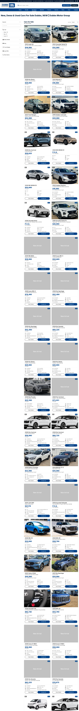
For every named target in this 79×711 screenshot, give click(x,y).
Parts (63, 9)
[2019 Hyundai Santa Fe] (65, 210)
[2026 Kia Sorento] (65, 316)
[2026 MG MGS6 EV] (65, 140)
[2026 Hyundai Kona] (37, 210)
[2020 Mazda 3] (65, 69)
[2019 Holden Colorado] (65, 104)
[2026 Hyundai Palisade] (65, 492)
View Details (31, 57)
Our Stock (34, 9)
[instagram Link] (77, 1)
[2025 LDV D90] (37, 492)
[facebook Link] (75, 1)
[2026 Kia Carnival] (37, 140)
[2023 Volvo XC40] (37, 563)
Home (20, 9)
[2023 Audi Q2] (37, 34)
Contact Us (74, 5)
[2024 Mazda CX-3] (65, 457)
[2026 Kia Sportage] (65, 281)
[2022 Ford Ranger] (37, 104)
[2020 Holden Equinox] (65, 175)
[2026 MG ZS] (37, 528)
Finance (49, 9)
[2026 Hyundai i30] (37, 598)
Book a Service (66, 5)
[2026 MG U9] (65, 528)
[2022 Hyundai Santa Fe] (65, 34)
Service (56, 9)
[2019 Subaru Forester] (37, 457)
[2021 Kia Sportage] (65, 563)
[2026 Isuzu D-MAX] (37, 633)
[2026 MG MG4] (37, 245)
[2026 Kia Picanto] (37, 387)
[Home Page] (8, 5)
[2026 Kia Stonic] (37, 69)
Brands (26, 9)
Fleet (69, 9)
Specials (42, 9)
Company (76, 9)
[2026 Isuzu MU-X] (65, 245)
